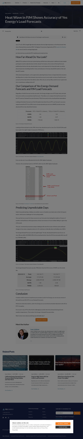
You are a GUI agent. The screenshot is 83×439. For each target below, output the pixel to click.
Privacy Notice (15, 429)
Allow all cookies (63, 423)
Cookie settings (63, 427)
